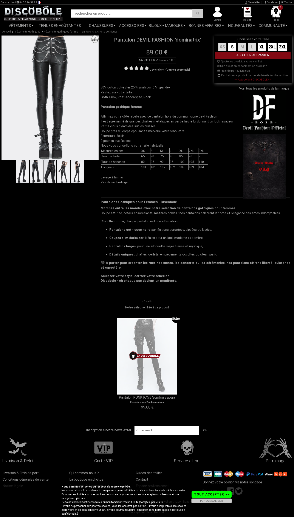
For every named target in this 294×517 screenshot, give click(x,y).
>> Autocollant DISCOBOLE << (252, 79)
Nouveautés (240, 25)
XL (262, 47)
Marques (174, 25)
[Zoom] (50, 97)
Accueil (6, 31)
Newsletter (253, 2)
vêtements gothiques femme (61, 31)
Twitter (287, 2)
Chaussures (101, 25)
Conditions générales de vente (26, 479)
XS (222, 47)
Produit (147, 301)
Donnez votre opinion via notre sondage (232, 482)
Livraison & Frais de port (21, 473)
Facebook (272, 2)
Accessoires (131, 25)
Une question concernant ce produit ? (243, 66)
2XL (272, 47)
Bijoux (155, 25)
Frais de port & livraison (235, 70)
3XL (282, 47)
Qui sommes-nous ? (84, 473)
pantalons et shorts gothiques (100, 31)
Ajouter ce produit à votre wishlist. (241, 61)
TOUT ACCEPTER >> (211, 494)
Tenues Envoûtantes (60, 25)
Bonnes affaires (205, 25)
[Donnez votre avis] (178, 69)
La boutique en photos (86, 479)
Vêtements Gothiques (27, 31)
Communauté (271, 25)
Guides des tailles (149, 473)
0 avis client (157, 69)
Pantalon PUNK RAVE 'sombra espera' (147, 397)
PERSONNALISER (211, 500)
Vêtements (20, 25)
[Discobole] (33, 13)
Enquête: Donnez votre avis (250, 32)
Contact (142, 479)
